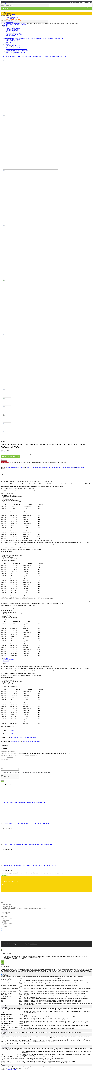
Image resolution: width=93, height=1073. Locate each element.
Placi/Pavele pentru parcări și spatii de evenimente (18, 31)
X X (1, 947)
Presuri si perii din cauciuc (12, 40)
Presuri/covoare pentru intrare (13, 19)
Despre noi (84, 2)
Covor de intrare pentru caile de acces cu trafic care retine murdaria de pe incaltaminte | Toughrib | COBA (33, 38)
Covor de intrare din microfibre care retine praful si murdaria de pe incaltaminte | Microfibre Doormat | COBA (34, 56)
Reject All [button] (15, 958)
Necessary (4, 974)
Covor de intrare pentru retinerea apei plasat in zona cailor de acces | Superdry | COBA (25, 802)
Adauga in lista (4, 875)
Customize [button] (6, 958)
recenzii (3, 451)
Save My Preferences (16, 1068)
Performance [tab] (4, 1029)
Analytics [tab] (3, 1033)
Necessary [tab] (3, 972)
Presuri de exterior (26, 741)
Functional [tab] (3, 1005)
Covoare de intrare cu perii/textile (28, 737)
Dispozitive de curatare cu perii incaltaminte (16, 49)
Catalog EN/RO (77, 2)
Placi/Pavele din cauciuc (8, 25)
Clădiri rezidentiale (10, 467)
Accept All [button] (23, 958)
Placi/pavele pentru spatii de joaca (14, 27)
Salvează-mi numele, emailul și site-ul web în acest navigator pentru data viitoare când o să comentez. (26, 772)
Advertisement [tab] (4, 1045)
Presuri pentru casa (40, 467)
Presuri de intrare (35, 741)
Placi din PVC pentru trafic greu (13, 33)
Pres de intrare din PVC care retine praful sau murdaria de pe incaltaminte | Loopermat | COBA (26, 823)
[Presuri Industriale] (5, 3)
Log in (91, 5)
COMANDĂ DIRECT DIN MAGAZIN (10, 456)
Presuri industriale (10, 14)
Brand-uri (71, 2)
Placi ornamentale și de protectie (14, 45)
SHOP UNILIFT (6, 8)
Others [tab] (2, 1064)
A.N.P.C (5, 926)
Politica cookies (7, 925)
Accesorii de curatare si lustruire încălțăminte (17, 50)
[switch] (1, 1007)
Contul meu (89, 3)
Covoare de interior (15, 737)
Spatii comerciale (22, 23)
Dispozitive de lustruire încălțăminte (14, 47)
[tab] (47, 658)
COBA (12, 730)
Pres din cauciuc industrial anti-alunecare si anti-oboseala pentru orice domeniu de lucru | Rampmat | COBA (30, 865)
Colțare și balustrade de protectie (10, 41)
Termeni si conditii (7, 923)
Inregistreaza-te (89, 6)
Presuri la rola (9, 22)
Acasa (5, 12)
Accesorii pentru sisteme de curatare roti (15, 52)
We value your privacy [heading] (7, 953)
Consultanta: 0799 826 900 (7, 1)
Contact (90, 2)
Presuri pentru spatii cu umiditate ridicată (16, 24)
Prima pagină (4, 23)
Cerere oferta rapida (5, 462)
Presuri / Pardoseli (7, 13)
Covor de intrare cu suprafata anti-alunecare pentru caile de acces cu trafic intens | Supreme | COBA (28, 844)
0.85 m (12, 733)
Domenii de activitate (12, 23)
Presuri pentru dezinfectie (12, 17)
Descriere (5, 658)
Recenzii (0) (6, 661)
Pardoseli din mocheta (16, 741)
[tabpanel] (46, 990)
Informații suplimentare (8, 659)
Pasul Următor (33, 944)
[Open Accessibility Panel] (1, 950)
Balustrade (8, 42)
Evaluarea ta (4, 758)
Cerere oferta (3, 461)
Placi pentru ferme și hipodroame (14, 34)
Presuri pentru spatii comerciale (53, 467)
